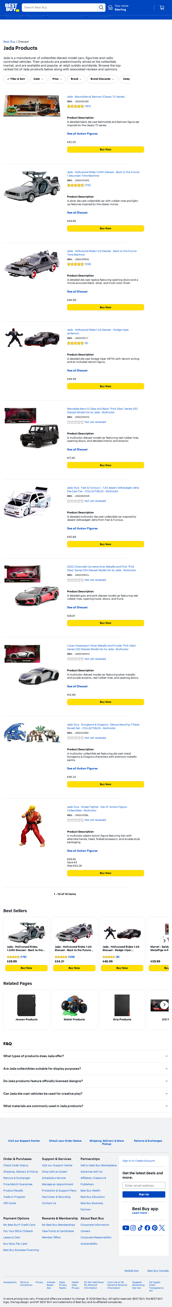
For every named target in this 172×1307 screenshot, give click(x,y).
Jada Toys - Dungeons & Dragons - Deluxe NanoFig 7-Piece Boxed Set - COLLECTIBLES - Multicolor (103, 726)
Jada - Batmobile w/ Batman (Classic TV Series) (96, 96)
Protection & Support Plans (59, 1190)
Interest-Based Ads (51, 1285)
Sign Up (144, 1194)
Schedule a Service (54, 1178)
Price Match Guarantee (17, 1184)
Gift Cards (9, 1203)
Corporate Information (95, 1224)
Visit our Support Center (57, 1165)
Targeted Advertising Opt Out (138, 1285)
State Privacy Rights (63, 1285)
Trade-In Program (14, 1196)
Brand (74, 78)
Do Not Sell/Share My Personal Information (94, 1285)
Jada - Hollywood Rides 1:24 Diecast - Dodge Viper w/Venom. (98, 331)
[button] (26, 946)
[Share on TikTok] (140, 1227)
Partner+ (86, 1209)
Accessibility (10, 1282)
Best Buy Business (92, 1203)
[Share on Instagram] (133, 1227)
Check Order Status (15, 1165)
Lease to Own (11, 1237)
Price (55, 78)
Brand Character (101, 78)
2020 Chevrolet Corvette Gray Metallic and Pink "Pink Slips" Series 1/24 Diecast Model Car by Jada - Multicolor (101, 568)
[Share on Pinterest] (154, 1227)
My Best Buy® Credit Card (19, 1224)
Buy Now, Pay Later (15, 1243)
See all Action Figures (82, 133)
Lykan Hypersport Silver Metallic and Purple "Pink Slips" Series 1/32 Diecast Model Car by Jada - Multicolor (101, 647)
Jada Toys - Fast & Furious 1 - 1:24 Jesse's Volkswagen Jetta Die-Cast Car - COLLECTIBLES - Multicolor (103, 489)
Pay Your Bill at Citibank (18, 1231)
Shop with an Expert (54, 1171)
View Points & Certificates (58, 1231)
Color (37, 78)
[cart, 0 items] (161, 7)
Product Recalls (13, 1190)
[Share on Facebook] (147, 1227)
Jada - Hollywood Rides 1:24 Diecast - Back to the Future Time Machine (102, 252)
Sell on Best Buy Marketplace (99, 1165)
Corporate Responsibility (96, 1237)
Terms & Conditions (26, 1283)
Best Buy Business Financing (21, 1250)
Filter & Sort (17, 78)
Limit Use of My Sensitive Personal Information (117, 1285)
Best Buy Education (93, 1196)
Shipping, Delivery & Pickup (20, 1171)
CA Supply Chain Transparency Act (156, 1286)
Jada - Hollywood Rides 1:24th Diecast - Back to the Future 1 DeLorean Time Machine (103, 173)
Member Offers (51, 1237)
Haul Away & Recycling (56, 1196)
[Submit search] (101, 7)
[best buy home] (12, 7)
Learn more (140, 1212)
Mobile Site (131, 1270)
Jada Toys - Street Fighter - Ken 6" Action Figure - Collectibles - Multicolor (97, 808)
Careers (85, 1231)
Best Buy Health (90, 1190)
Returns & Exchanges (16, 1178)
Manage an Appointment (57, 1184)
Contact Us (49, 1203)
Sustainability (89, 1243)
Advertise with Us (91, 1171)
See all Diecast (77, 212)
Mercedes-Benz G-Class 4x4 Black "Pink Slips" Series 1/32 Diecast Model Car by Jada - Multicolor (102, 410)
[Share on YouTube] (125, 1227)
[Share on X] (162, 1227)
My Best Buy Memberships (58, 1224)
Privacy (39, 1282)
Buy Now (105, 149)
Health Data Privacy (75, 1285)
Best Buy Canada (158, 1270)
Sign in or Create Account (138, 1160)
